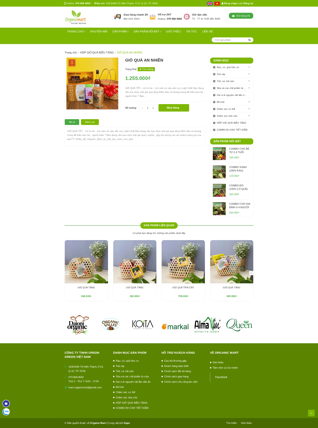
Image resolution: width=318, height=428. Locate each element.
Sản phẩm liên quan (159, 225)
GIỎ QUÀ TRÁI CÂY (183, 287)
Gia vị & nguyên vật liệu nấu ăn (234, 95)
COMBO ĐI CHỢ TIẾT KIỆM (232, 129)
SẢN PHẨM (119, 31)
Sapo (127, 423)
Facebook (221, 377)
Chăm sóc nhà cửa (227, 116)
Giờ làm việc (199, 14)
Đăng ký (248, 3)
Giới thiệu (218, 362)
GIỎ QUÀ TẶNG (86, 287)
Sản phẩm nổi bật (227, 141)
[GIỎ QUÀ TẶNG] (86, 261)
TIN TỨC (191, 31)
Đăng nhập (230, 3)
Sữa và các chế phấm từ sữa (232, 88)
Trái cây (221, 74)
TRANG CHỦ (75, 31)
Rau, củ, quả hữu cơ (228, 67)
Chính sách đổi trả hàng (177, 371)
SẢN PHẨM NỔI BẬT (146, 31)
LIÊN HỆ (207, 31)
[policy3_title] (187, 17)
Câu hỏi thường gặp (175, 360)
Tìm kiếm (231, 423)
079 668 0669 (82, 3)
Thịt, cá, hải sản (225, 81)
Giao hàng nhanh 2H (136, 14)
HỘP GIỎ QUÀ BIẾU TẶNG (231, 122)
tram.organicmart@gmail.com (85, 387)
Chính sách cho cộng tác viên (180, 381)
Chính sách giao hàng (176, 376)
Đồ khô (221, 102)
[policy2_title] (152, 17)
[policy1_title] (117, 16)
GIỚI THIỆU (173, 31)
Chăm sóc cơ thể (226, 109)
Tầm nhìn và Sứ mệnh (225, 367)
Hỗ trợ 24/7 (164, 14)
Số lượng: (131, 107)
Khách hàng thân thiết (176, 366)
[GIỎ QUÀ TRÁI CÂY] (183, 261)
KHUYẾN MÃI (98, 31)
